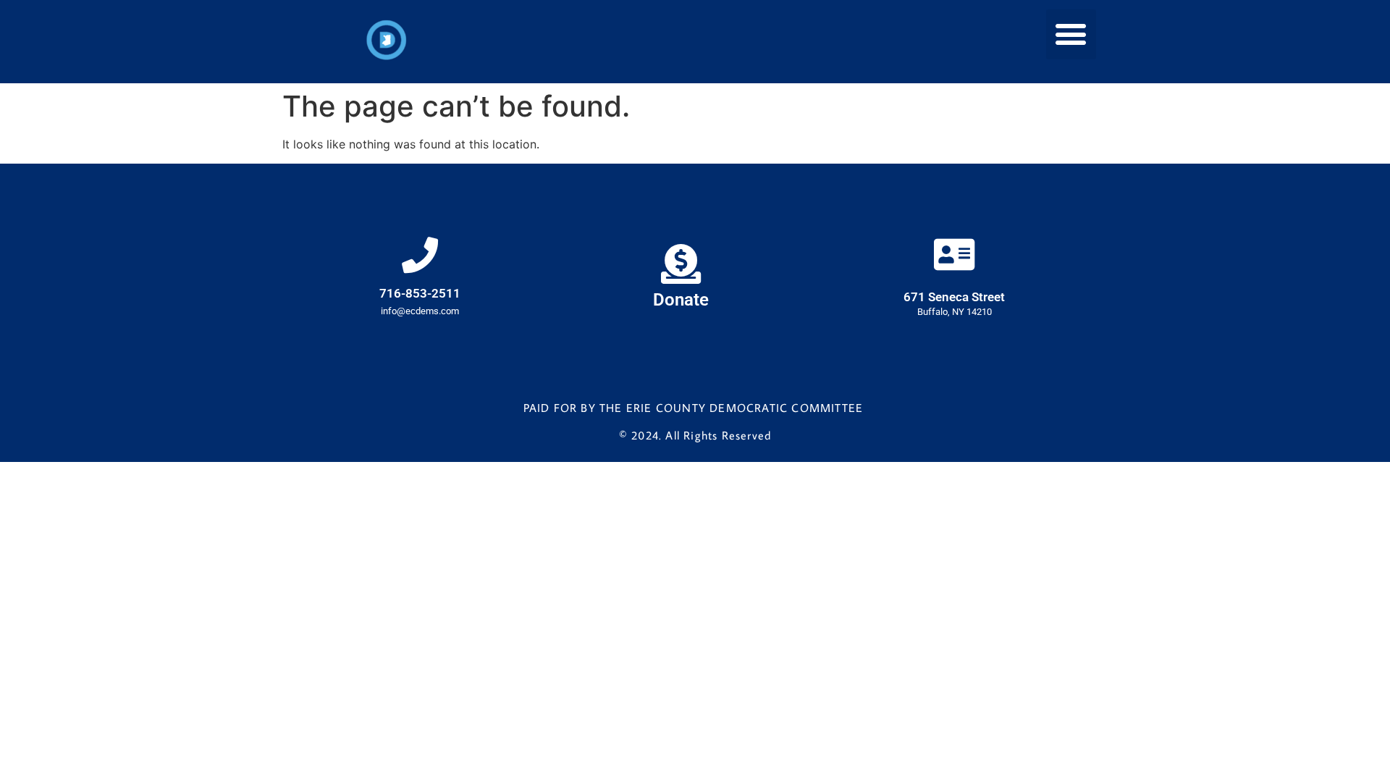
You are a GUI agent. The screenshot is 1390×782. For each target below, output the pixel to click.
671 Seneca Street (954, 297)
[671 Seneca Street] (954, 254)
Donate (681, 300)
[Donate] (681, 264)
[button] (1071, 34)
